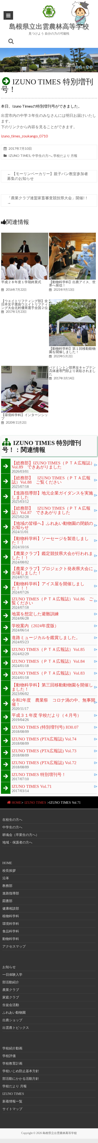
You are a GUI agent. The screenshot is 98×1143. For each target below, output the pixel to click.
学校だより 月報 (65, 156)
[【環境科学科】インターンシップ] (24, 368)
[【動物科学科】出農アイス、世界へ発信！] (72, 235)
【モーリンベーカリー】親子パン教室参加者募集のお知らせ (47, 176)
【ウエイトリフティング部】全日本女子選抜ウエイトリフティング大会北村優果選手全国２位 (24, 304)
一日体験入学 (12, 974)
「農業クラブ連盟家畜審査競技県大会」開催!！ (47, 200)
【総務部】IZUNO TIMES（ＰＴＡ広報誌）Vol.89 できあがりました (53, 465)
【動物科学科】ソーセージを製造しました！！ (50, 541)
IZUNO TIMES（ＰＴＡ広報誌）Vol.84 (48, 661)
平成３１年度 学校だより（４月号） (46, 715)
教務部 (7, 886)
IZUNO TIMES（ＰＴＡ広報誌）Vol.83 (48, 673)
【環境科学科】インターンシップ (24, 416)
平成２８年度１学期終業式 (21, 282)
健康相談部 (10, 908)
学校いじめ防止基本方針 (20, 1071)
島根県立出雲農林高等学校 (49, 26)
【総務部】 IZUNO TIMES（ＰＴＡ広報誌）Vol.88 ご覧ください (51, 480)
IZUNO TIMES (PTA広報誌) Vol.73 (44, 751)
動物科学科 (10, 939)
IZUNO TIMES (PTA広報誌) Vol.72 (44, 763)
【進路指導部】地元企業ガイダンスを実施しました (52, 495)
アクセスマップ (14, 946)
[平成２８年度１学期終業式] (24, 235)
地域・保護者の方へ (17, 842)
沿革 (5, 878)
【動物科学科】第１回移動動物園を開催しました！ (72, 350)
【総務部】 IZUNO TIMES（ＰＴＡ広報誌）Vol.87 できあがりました (51, 510)
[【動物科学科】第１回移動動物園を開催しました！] (72, 301)
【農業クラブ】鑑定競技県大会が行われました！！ (52, 556)
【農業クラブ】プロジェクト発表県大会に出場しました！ (52, 571)
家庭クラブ (10, 997)
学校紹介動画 (12, 1048)
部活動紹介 (10, 982)
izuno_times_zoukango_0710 (24, 136)
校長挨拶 (9, 870)
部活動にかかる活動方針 (20, 1078)
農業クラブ (10, 990)
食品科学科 (10, 931)
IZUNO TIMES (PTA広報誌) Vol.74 (44, 739)
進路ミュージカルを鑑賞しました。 (46, 638)
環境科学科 (10, 923)
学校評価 (9, 1056)
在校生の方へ (12, 819)
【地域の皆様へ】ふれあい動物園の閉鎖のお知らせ (52, 526)
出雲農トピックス (15, 1028)
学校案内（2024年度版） (35, 626)
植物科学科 (10, 916)
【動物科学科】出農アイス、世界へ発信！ (72, 283)
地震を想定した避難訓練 (35, 614)
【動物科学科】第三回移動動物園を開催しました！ (52, 687)
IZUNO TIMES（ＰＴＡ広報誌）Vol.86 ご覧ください (52, 601)
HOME (16, 802)
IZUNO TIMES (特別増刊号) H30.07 (45, 727)
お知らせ (9, 967)
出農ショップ (12, 1020)
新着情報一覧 (12, 1101)
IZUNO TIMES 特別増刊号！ (39, 775)
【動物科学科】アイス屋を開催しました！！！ (48, 586)
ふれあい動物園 (14, 1012)
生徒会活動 (10, 1005)
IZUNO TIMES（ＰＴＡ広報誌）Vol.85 (48, 650)
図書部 (7, 901)
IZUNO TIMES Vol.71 (32, 787)
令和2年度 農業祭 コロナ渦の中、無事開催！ (53, 702)
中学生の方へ (42, 156)
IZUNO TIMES (19, 156)
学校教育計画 (12, 1063)
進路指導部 (10, 893)
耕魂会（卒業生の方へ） (20, 835)
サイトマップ (12, 1109)
